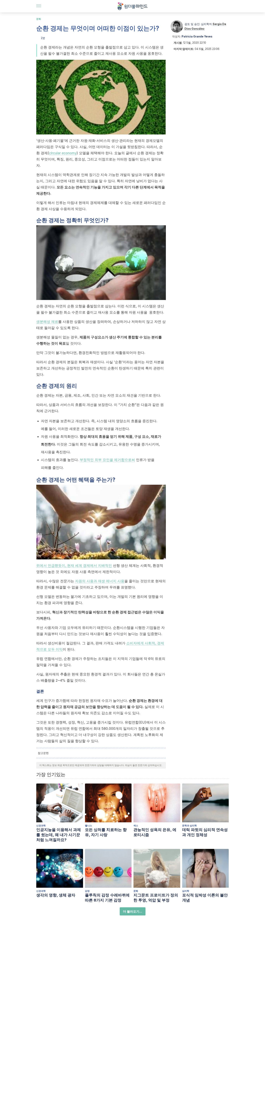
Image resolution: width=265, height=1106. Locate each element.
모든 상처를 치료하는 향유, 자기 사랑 (106, 832)
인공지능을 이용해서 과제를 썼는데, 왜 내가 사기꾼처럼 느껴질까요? (58, 834)
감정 (87, 890)
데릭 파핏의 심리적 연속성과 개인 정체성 (205, 832)
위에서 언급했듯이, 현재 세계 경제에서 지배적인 (74, 565)
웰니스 (88, 825)
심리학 (185, 890)
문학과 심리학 (189, 825)
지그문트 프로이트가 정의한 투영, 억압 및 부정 (155, 897)
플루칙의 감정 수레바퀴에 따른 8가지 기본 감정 (107, 897)
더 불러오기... (132, 911)
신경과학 (41, 825)
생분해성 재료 (47, 322)
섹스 (135, 825)
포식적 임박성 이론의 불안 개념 (205, 897)
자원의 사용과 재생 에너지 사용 (99, 581)
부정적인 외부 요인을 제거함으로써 (107, 460)
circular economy (63, 153)
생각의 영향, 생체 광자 (55, 895)
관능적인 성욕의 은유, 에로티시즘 (154, 832)
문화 (38, 18)
